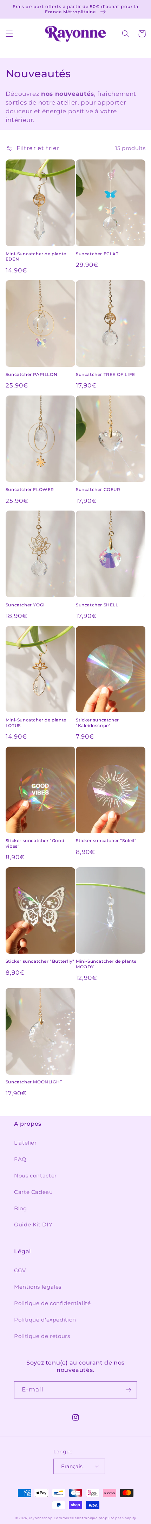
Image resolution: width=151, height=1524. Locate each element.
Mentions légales (37, 1287)
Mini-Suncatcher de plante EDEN (36, 256)
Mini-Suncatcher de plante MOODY (106, 964)
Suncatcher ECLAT (97, 253)
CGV (20, 1270)
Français (72, 1466)
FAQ (20, 1159)
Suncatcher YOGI (25, 604)
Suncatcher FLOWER (30, 489)
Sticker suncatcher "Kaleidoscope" (97, 722)
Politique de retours (42, 1336)
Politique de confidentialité (52, 1303)
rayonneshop (41, 1518)
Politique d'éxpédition (45, 1320)
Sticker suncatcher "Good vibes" (35, 843)
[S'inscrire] (128, 1389)
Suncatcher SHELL (97, 604)
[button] (9, 34)
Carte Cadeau (33, 1192)
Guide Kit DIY (33, 1225)
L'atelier (25, 1143)
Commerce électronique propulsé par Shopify (95, 1518)
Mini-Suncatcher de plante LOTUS (36, 722)
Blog (20, 1208)
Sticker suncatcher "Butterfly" (40, 961)
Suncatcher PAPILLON (31, 374)
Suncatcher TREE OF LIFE (105, 374)
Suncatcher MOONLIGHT (34, 1081)
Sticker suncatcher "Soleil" (106, 840)
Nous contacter (35, 1176)
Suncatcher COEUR (98, 489)
